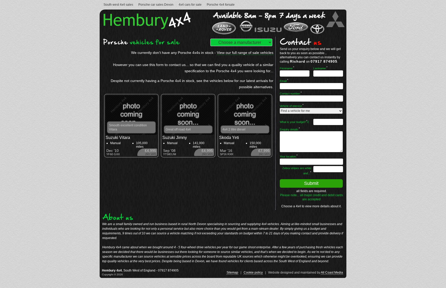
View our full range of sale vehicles (245, 53)
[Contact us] (278, 34)
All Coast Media (332, 272)
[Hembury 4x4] (148, 28)
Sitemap (232, 272)
